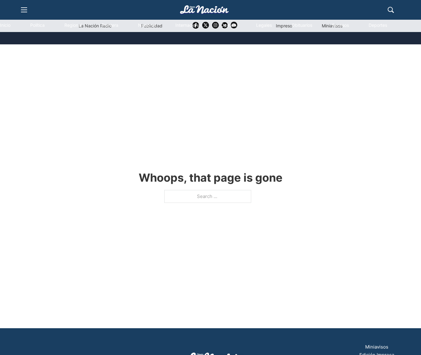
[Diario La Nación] (204, 9)
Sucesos (340, 25)
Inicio (5, 25)
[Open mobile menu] (24, 9)
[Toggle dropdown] (16, 51)
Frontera (109, 25)
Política (37, 25)
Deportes (378, 25)
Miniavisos (376, 347)
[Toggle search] (391, 10)
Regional (73, 25)
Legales (264, 25)
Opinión (228, 25)
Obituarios (302, 25)
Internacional (188, 25)
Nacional (147, 25)
